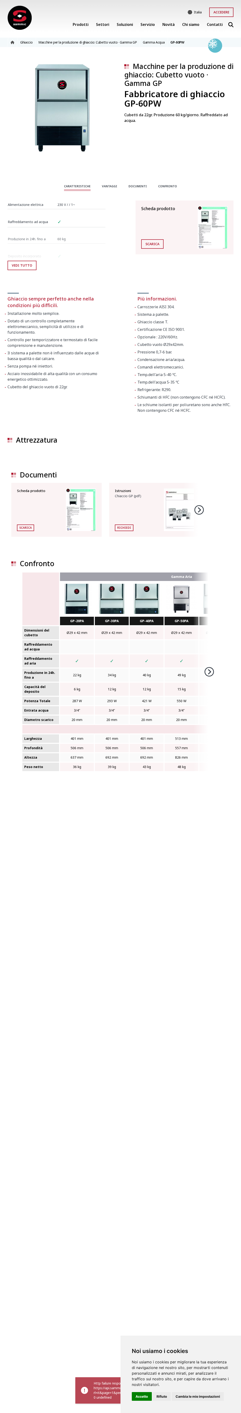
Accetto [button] (142, 1396)
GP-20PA (77, 621)
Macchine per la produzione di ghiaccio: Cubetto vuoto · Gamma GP (178, 74)
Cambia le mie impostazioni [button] (198, 1396)
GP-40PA (147, 621)
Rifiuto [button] (162, 1396)
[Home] (20, 18)
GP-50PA (182, 621)
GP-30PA (112, 621)
